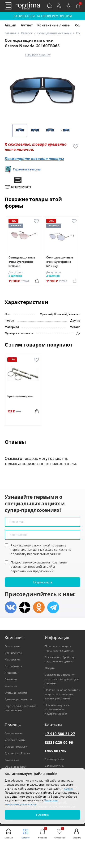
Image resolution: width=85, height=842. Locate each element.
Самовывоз (12, 760)
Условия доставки (16, 746)
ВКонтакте (11, 607)
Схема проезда (54, 759)
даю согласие (57, 549)
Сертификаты (13, 666)
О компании (13, 646)
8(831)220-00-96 (59, 742)
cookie (68, 789)
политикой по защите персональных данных (38, 547)
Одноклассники (39, 607)
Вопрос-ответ (13, 733)
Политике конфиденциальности (31, 802)
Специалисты (13, 653)
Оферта (50, 668)
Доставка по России (17, 753)
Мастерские (12, 659)
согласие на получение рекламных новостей (39, 564)
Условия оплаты (15, 740)
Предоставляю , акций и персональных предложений (39, 566)
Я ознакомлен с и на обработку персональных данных (41, 549)
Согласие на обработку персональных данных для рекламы (62, 679)
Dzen (25, 607)
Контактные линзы (54, 25)
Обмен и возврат (15, 766)
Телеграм (53, 607)
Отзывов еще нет (38, 55)
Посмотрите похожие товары (34, 158)
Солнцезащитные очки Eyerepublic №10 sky (59, 261)
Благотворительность (19, 699)
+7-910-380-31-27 (60, 733)
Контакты (11, 686)
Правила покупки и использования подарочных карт (57, 709)
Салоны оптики (54, 765)
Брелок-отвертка (20, 396)
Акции (10, 25)
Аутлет (27, 25)
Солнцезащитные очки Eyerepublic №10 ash (21, 261)
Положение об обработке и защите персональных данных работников (62, 694)
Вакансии (11, 679)
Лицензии (11, 672)
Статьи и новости (16, 692)
